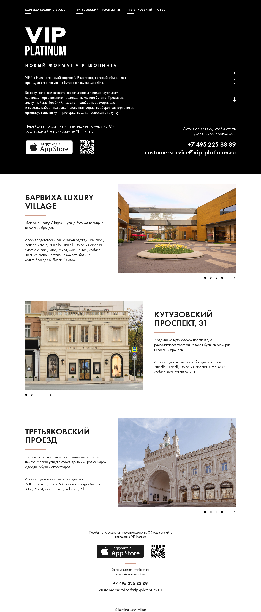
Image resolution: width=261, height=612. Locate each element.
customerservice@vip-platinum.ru (190, 152)
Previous (115, 230)
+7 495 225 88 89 (212, 144)
